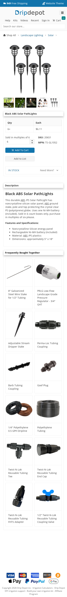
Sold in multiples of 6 (17, 137)
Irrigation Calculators (43, 587)
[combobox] (33, 26)
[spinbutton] (17, 141)
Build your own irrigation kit (40, 590)
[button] (15, 3)
